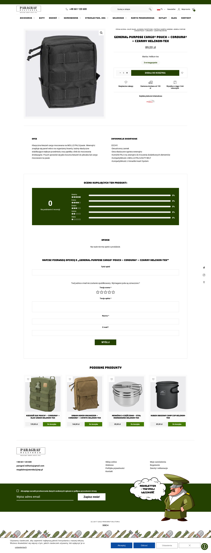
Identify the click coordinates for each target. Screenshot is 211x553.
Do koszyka (51, 424)
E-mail (105, 327)
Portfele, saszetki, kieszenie (163, 29)
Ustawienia (167, 545)
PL (161, 9)
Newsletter (171, 9)
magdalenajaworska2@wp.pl (30, 469)
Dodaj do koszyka (155, 73)
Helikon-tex (154, 56)
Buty (42, 18)
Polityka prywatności (115, 468)
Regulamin (155, 465)
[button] (101, 32)
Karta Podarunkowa (142, 18)
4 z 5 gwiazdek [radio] (109, 292)
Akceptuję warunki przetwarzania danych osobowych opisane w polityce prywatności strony (58, 491)
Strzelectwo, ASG (95, 18)
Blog (174, 18)
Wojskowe (118, 18)
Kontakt (186, 18)
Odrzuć (144, 545)
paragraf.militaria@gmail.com (30, 466)
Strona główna (121, 29)
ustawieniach (21, 547)
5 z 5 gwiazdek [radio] (113, 292)
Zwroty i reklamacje (159, 468)
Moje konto (186, 9)
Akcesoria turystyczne (145, 29)
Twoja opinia (105, 298)
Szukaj (150, 9)
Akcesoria (26, 18)
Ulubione (110, 465)
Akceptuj (121, 545)
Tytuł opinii (105, 267)
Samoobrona (71, 18)
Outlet (163, 18)
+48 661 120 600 (78, 9)
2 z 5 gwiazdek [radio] (101, 292)
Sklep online (131, 29)
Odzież (53, 18)
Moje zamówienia (158, 462)
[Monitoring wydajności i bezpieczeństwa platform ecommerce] (105, 526)
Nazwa (105, 316)
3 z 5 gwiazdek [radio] (105, 292)
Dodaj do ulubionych (182, 73)
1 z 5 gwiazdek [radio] (97, 292)
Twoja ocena (105, 287)
